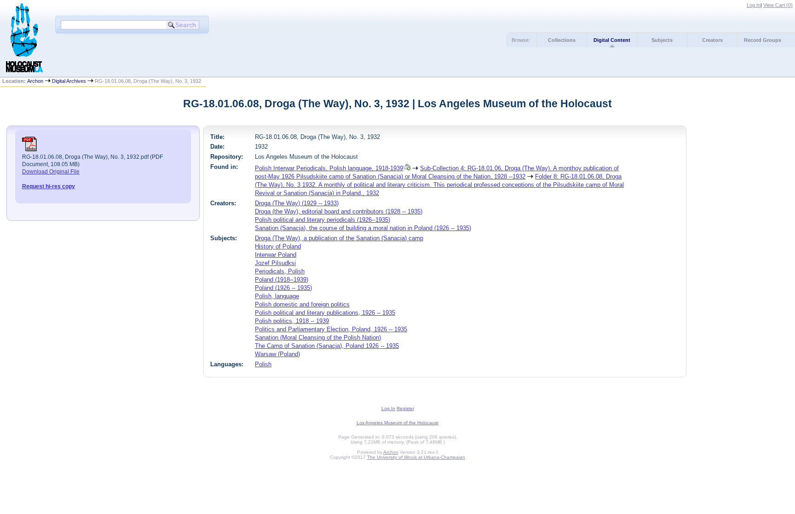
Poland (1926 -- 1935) (283, 287)
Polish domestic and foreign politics (302, 304)
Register (405, 408)
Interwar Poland (275, 254)
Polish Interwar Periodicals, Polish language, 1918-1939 (329, 168)
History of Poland (278, 246)
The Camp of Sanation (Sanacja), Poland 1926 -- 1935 (327, 345)
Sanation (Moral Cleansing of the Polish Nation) (318, 337)
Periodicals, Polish (280, 271)
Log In (753, 5)
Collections (562, 40)
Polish (263, 364)
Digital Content (611, 40)
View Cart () (778, 5)
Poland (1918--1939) (281, 279)
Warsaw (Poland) (277, 354)
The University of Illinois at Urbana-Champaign (416, 457)
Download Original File (51, 171)
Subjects (662, 40)
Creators (712, 40)
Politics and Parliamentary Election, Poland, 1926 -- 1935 (331, 329)
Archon (35, 81)
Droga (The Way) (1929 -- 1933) (297, 203)
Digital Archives (69, 81)
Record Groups (762, 40)
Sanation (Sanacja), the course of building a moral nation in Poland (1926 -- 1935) (363, 228)
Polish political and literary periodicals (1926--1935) (322, 219)
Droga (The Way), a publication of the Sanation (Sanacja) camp (339, 238)
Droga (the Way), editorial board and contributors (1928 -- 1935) (338, 211)
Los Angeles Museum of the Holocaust (397, 422)
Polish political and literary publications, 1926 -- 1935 (325, 312)
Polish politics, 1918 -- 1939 (292, 321)
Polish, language (277, 296)
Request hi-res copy (48, 186)
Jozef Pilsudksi (275, 263)
